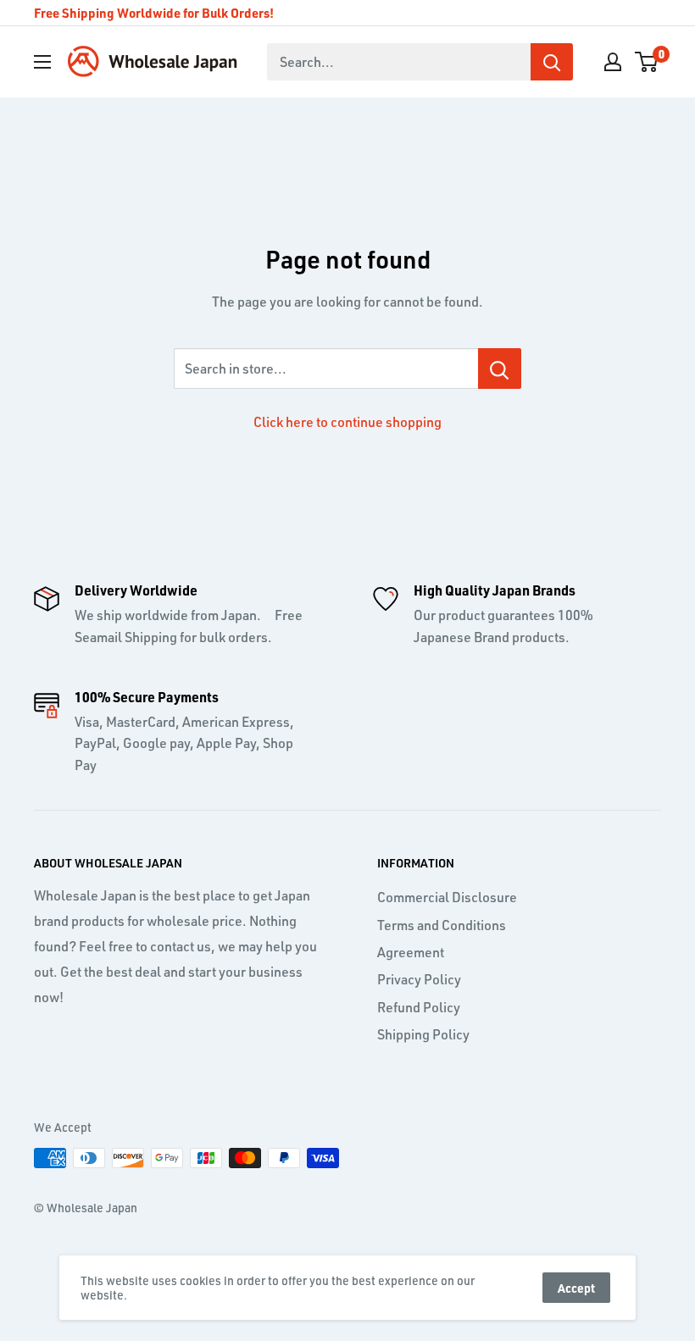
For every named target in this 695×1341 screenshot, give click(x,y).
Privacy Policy (419, 979)
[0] (647, 62)
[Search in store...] (499, 368)
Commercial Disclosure (447, 897)
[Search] (552, 61)
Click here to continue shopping (347, 421)
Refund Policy (418, 1007)
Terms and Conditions (441, 925)
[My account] (612, 62)
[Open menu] (42, 62)
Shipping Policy (423, 1034)
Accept (576, 1287)
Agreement (410, 952)
